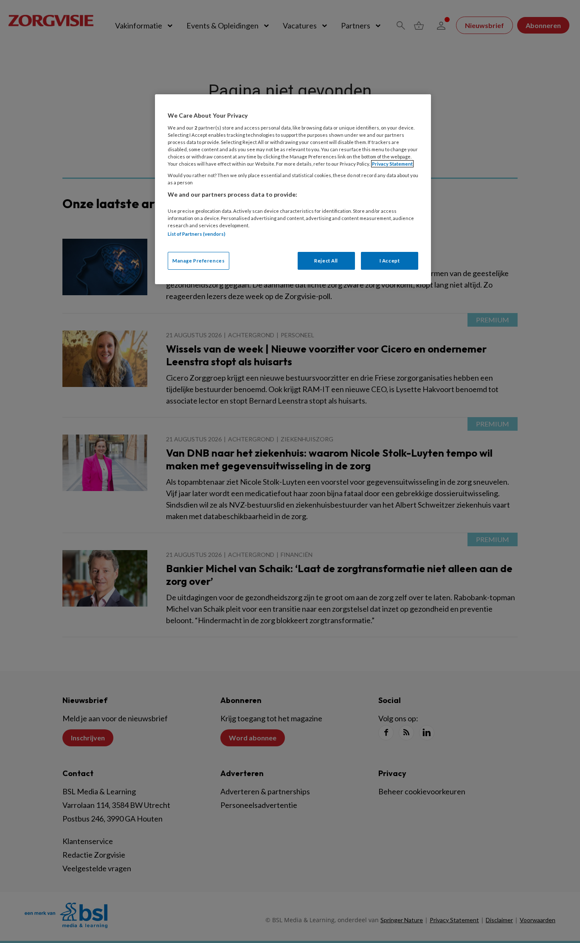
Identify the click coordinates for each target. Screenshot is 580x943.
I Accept (390, 260)
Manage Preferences (198, 260)
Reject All (326, 260)
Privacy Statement (392, 164)
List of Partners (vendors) (196, 234)
